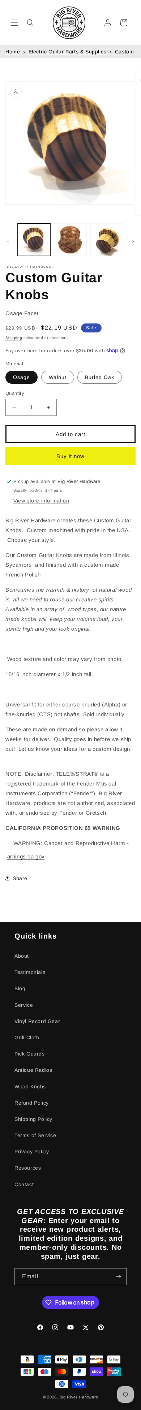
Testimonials (29, 972)
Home (12, 52)
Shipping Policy (33, 1119)
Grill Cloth (26, 1037)
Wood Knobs (30, 1086)
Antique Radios (33, 1070)
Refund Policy (31, 1103)
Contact (24, 1184)
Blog (19, 988)
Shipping (13, 338)
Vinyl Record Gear (37, 1021)
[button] (14, 23)
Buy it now (70, 456)
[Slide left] (8, 241)
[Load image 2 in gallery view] (70, 239)
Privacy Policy (31, 1151)
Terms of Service (35, 1135)
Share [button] (20, 878)
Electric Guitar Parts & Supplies (68, 52)
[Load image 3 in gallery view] (106, 239)
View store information (41, 501)
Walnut (58, 377)
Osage (21, 377)
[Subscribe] (118, 1276)
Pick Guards (29, 1054)
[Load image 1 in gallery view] (34, 239)
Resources (27, 1168)
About (21, 956)
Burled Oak (99, 377)
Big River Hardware (79, 1397)
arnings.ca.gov (25, 856)
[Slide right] (133, 241)
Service (23, 1005)
